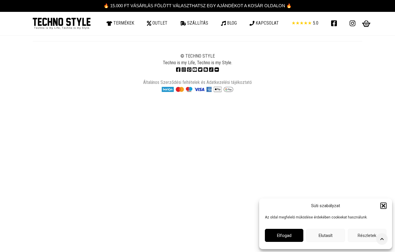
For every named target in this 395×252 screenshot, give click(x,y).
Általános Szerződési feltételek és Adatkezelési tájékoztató (197, 82)
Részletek (367, 235)
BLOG (231, 23)
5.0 (304, 23)
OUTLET (159, 23)
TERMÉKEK (123, 23)
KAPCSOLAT (266, 23)
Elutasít (326, 235)
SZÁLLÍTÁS (197, 23)
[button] (383, 206)
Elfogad (284, 235)
